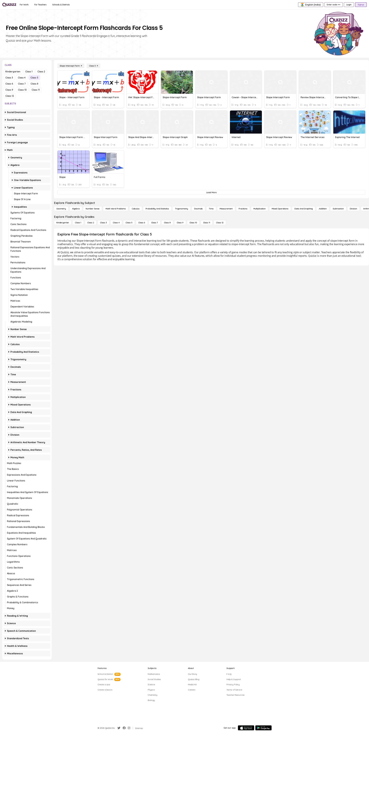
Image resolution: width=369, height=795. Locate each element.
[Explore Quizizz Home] (9, 5)
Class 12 (9, 95)
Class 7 (22, 83)
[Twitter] (118, 728)
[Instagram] (129, 728)
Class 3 (9, 77)
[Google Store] (263, 727)
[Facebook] (124, 728)
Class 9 (9, 89)
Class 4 (22, 77)
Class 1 (28, 71)
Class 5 (34, 77)
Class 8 (34, 83)
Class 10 (22, 89)
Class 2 (41, 71)
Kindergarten (12, 71)
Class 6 (9, 83)
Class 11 (36, 89)
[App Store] (246, 727)
